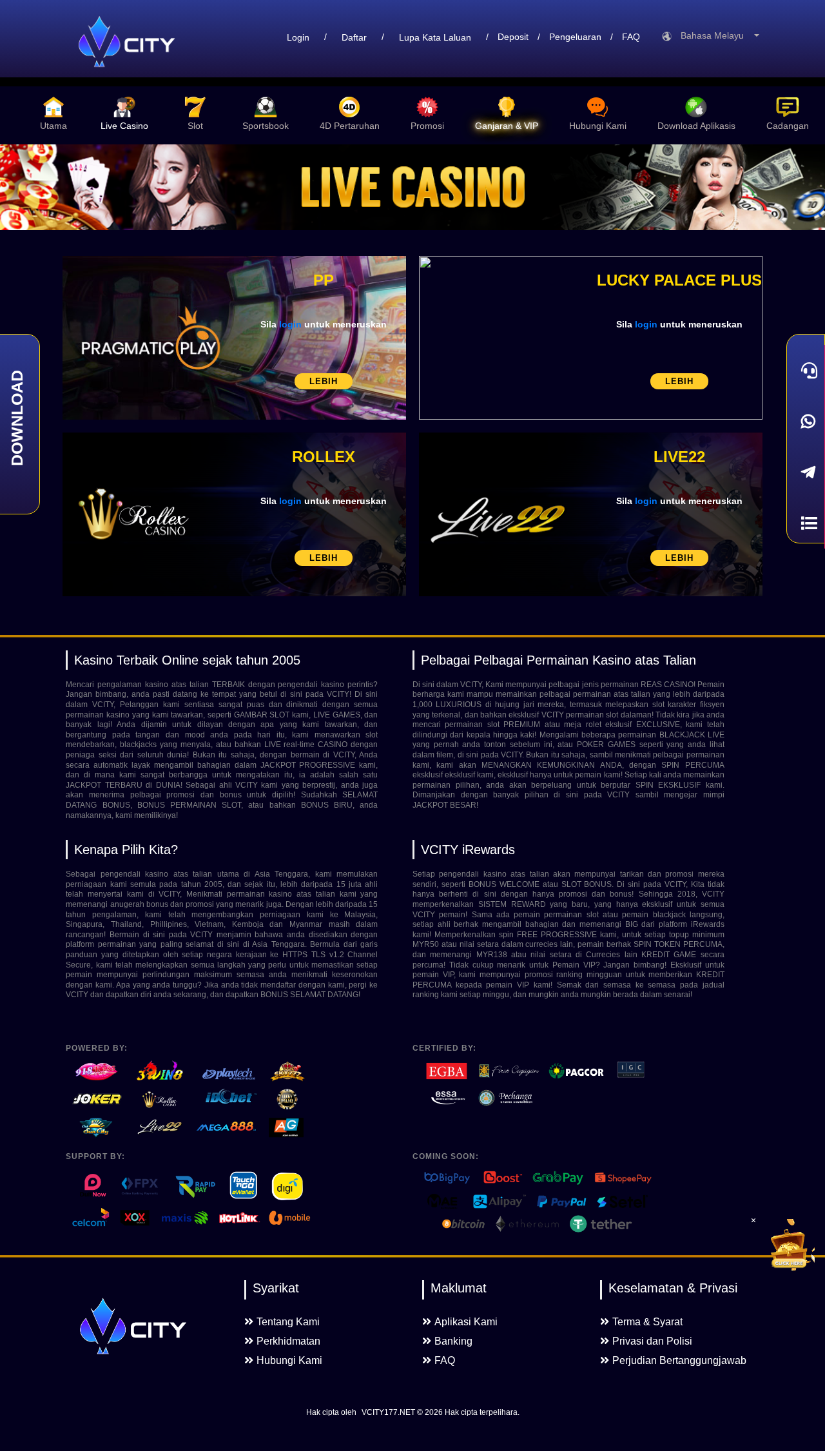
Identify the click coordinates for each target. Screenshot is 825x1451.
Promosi (427, 126)
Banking (453, 1341)
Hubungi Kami (597, 126)
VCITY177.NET (388, 1412)
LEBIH (323, 381)
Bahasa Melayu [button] (716, 35)
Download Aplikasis (696, 126)
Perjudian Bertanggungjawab (679, 1360)
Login (298, 37)
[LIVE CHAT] (805, 370)
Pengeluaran (575, 37)
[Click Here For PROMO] (789, 1245)
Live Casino (124, 126)
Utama (53, 126)
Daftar (354, 37)
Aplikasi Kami (466, 1321)
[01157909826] (805, 421)
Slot (195, 126)
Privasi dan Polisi (652, 1341)
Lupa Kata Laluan (435, 37)
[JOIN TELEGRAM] (805, 472)
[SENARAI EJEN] (805, 523)
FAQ (631, 37)
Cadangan (787, 126)
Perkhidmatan (288, 1341)
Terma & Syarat (647, 1321)
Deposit (513, 37)
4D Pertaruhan (350, 126)
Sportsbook (265, 126)
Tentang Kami (288, 1321)
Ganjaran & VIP (506, 126)
